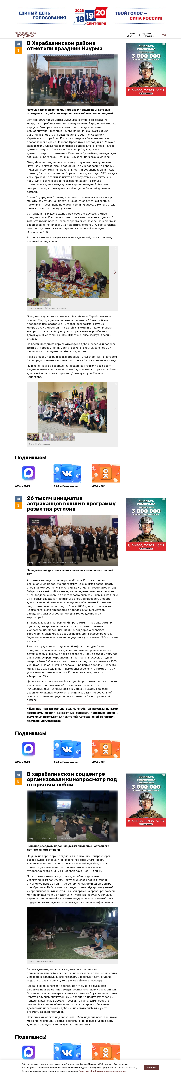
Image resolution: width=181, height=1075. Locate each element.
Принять (151, 1067)
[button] (115, 272)
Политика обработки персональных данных (103, 1071)
